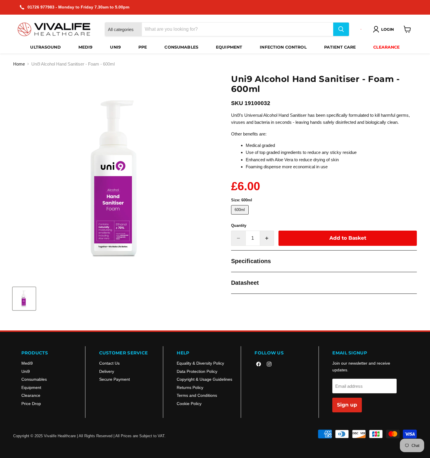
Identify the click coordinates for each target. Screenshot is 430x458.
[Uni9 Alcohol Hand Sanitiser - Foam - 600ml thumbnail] (24, 298)
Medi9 (85, 47)
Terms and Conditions (197, 395)
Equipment (229, 47)
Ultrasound (45, 47)
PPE (142, 47)
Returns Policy (190, 387)
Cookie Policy (189, 403)
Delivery (106, 371)
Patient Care (340, 47)
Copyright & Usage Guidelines (204, 379)
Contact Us (109, 363)
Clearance (386, 47)
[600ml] (240, 215)
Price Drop (31, 403)
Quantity (238, 225)
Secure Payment (114, 379)
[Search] (341, 29)
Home (19, 63)
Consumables (181, 47)
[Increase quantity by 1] (267, 238)
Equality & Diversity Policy (200, 363)
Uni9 (115, 47)
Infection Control (283, 47)
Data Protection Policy (197, 371)
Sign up (347, 405)
